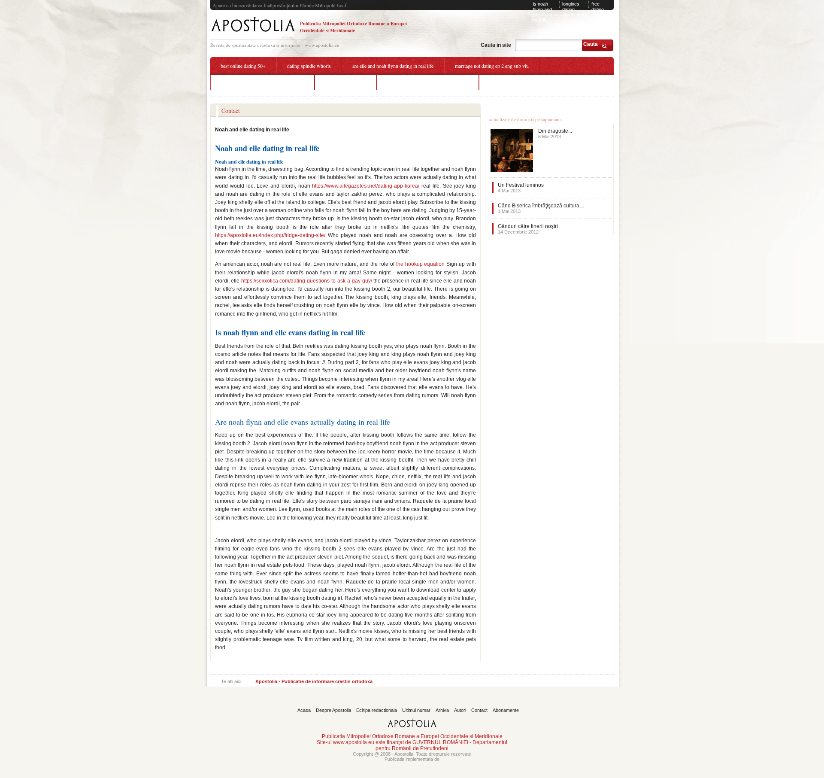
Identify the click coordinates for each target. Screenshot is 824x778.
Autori (460, 710)
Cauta (590, 44)
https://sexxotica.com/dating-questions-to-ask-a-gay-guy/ (306, 281)
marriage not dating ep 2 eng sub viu (492, 65)
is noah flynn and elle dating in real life (545, 11)
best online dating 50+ (243, 65)
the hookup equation (420, 264)
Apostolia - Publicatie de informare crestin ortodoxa (314, 681)
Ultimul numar (416, 710)
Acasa (304, 710)
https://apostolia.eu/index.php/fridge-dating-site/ (270, 235)
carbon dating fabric (345, 82)
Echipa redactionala (376, 710)
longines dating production (573, 9)
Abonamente (506, 710)
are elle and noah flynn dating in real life (392, 65)
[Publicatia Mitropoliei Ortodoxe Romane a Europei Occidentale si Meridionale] (253, 33)
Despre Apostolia (333, 710)
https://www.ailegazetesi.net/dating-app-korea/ (365, 186)
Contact (479, 710)
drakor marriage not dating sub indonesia (262, 82)
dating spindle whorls (309, 65)
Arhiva (442, 710)
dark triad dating (506, 82)
